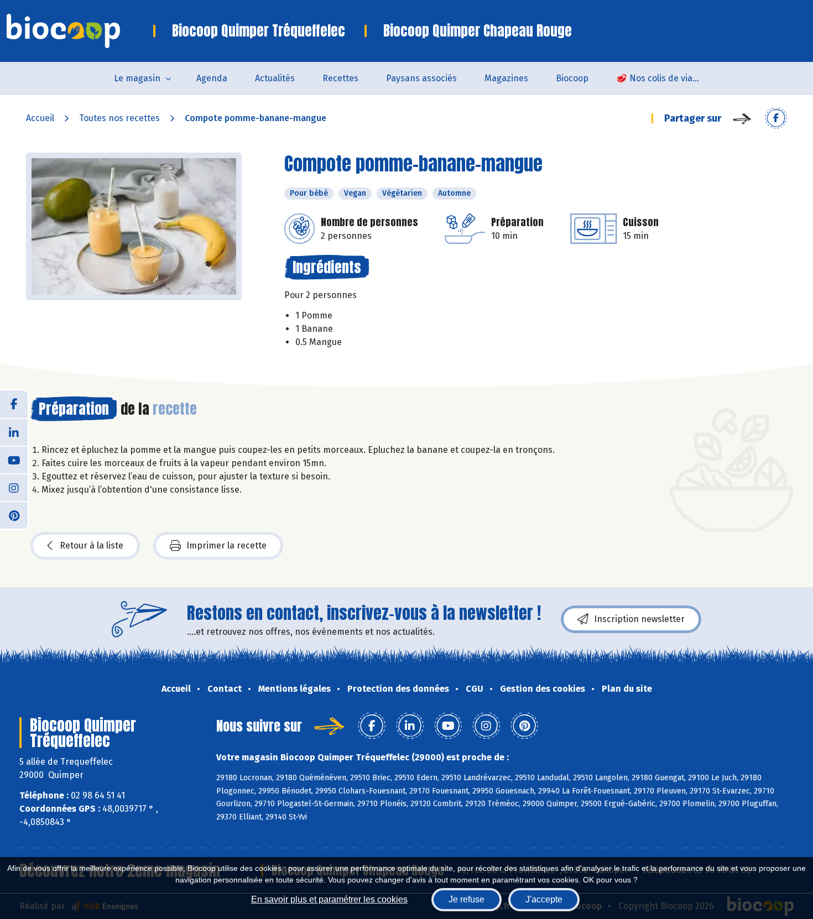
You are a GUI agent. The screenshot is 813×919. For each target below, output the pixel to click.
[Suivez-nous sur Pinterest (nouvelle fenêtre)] (14, 515)
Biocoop (572, 78)
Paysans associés (421, 78)
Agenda (211, 78)
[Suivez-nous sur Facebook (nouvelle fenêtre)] (14, 404)
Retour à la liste (91, 545)
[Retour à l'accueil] (80, 31)
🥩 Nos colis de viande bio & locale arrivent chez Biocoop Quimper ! (664, 78)
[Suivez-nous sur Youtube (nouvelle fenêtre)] (14, 459)
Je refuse (466, 899)
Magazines (506, 78)
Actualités (275, 78)
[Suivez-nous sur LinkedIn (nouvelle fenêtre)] (14, 432)
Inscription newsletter (639, 619)
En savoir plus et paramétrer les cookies (329, 899)
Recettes (340, 78)
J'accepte (543, 899)
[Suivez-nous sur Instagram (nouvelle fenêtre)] (14, 487)
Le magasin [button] (137, 78)
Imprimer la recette (226, 545)
